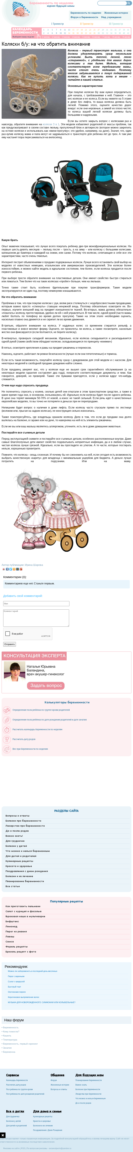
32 (107, 33)
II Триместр (86, 24)
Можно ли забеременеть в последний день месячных (32, 971)
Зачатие (7, 1047)
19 (82, 30)
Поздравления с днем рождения (27, 871)
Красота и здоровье (19, 866)
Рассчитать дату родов (16, 1085)
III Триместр (116, 24)
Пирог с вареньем (16, 976)
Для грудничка (15, 841)
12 (65, 33)
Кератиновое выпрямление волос (23, 997)
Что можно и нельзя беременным (28, 851)
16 (73, 33)
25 (94, 30)
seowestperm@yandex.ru (60, 1148)
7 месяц (106, 37)
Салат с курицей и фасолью (24, 911)
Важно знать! (14, 836)
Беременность (10, 1027)
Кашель (7, 1035)
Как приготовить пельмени (23, 906)
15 (73, 30)
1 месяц (46, 37)
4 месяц (76, 37)
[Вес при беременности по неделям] (27, 752)
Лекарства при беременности (25, 826)
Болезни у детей (16, 846)
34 (111, 33)
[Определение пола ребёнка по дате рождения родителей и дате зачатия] (46, 723)
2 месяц (56, 37)
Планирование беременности (25, 881)
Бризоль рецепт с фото (21, 952)
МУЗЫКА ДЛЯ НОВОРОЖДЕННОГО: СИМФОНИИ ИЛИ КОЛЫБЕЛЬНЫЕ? (41, 1002)
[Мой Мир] (17, 569)
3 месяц (66, 37)
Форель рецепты (17, 947)
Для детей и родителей (21, 856)
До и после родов (17, 831)
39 (124, 30)
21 (86, 30)
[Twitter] (10, 569)
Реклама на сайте (11, 1148)
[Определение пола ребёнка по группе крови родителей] (38, 713)
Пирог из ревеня (16, 932)
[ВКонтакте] (7, 569)
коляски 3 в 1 (51, 124)
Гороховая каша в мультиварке (25, 916)
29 (103, 30)
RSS (23, 1148)
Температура (10, 1039)
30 (103, 33)
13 (69, 30)
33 (111, 30)
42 (128, 33)
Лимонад (11, 927)
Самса (10, 942)
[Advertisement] (66, 780)
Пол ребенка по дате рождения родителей (25, 1094)
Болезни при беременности (23, 821)
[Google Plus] (21, 569)
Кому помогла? (11, 1031)
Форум (54, 1080)
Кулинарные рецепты (19, 861)
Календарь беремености (17, 1080)
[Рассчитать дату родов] (21, 743)
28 (99, 33)
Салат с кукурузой (16, 981)
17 (78, 30)
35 (115, 30)
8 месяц (116, 37)
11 (65, 30)
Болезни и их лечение (19, 876)
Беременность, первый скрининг (20, 1043)
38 (120, 33)
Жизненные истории (60, 1085)
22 (86, 33)
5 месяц (86, 37)
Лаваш (10, 937)
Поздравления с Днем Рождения (47, 1130)
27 (99, 30)
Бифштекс (12, 921)
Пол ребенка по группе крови (19, 1089)
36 (115, 33)
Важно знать (81, 1085)
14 (69, 33)
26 (94, 33)
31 (107, 30)
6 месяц (96, 37)
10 (61, 33)
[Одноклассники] (14, 569)
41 (128, 30)
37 (120, 30)
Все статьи (13, 886)
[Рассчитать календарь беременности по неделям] (34, 733)
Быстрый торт (14, 987)
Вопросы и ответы (17, 816)
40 (124, 33)
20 (82, 33)
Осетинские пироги (17, 992)
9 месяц (126, 37)
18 (78, 33)
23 (90, 30)
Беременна (9, 1052)
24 (90, 33)
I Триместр (57, 24)
